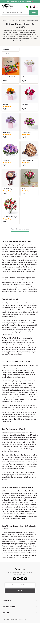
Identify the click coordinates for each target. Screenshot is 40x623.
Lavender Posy (26, 132)
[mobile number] (27, 7)
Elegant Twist (7, 160)
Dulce (23, 76)
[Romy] (29, 178)
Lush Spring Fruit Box (10, 76)
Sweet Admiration (27, 160)
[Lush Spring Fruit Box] (10, 66)
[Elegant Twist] (10, 150)
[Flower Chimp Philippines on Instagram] (21, 578)
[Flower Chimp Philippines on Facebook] (14, 578)
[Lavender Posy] (29, 122)
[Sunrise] (10, 94)
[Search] (4, 12)
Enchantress (7, 132)
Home (4, 20)
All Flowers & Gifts (12, 20)
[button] (7, 106)
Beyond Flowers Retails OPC (17, 619)
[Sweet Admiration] (29, 150)
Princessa (25, 104)
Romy (23, 189)
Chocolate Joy (7, 189)
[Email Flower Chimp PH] (25, 578)
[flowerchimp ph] (8, 6)
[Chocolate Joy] (10, 178)
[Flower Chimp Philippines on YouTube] (18, 578)
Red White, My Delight (10, 217)
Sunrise (5, 104)
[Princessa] (29, 94)
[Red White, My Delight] (10, 206)
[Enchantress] (10, 122)
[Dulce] (29, 66)
